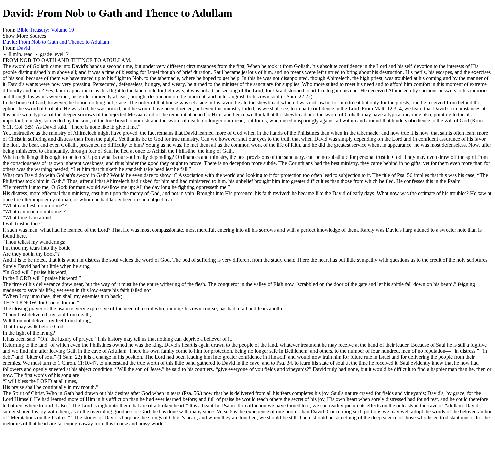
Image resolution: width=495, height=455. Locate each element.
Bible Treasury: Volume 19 (45, 30)
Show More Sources (24, 36)
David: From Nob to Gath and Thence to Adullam (56, 42)
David (23, 48)
